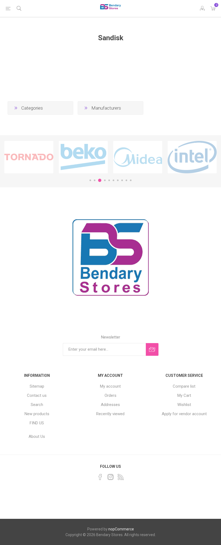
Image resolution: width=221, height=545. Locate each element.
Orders (110, 395)
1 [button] (90, 180)
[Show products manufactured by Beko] (83, 157)
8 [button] (122, 180)
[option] (29, 157)
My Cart (184, 395)
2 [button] (94, 180)
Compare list (184, 386)
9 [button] (126, 180)
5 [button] (109, 180)
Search (37, 404)
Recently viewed (110, 413)
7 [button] (118, 180)
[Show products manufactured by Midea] (137, 157)
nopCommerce (121, 529)
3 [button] (99, 180)
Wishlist (184, 404)
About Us (37, 436)
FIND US (37, 423)
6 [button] (113, 180)
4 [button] (105, 180)
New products (37, 413)
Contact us (37, 395)
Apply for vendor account (184, 413)
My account (110, 386)
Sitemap (37, 386)
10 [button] (131, 180)
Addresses (110, 404)
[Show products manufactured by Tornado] (28, 157)
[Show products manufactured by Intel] (192, 157)
